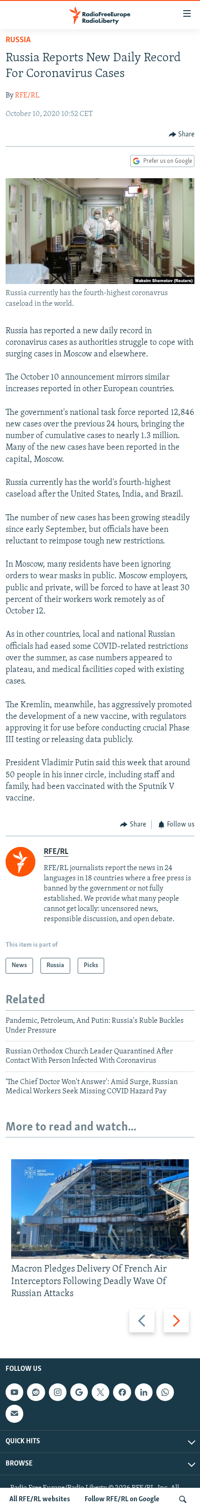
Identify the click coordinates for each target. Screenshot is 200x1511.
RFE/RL (27, 95)
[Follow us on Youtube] (14, 1392)
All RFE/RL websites (39, 1499)
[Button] (182, 135)
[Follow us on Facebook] (122, 1392)
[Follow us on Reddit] (36, 1392)
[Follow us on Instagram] (58, 1392)
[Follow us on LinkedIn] (144, 1392)
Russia (18, 40)
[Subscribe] (14, 1413)
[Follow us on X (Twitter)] (100, 1392)
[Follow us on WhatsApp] (165, 1392)
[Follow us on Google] (79, 1392)
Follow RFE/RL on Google (122, 1499)
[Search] (183, 1499)
